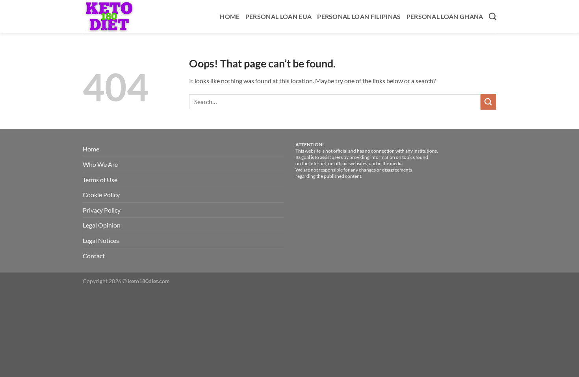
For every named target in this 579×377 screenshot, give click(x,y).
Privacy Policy (102, 210)
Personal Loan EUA (278, 16)
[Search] (492, 16)
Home (229, 16)
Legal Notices (101, 240)
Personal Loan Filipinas (359, 16)
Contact (94, 255)
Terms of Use (100, 179)
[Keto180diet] (117, 16)
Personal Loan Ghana (444, 16)
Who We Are (100, 164)
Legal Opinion (102, 225)
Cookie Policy (101, 194)
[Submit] (488, 101)
